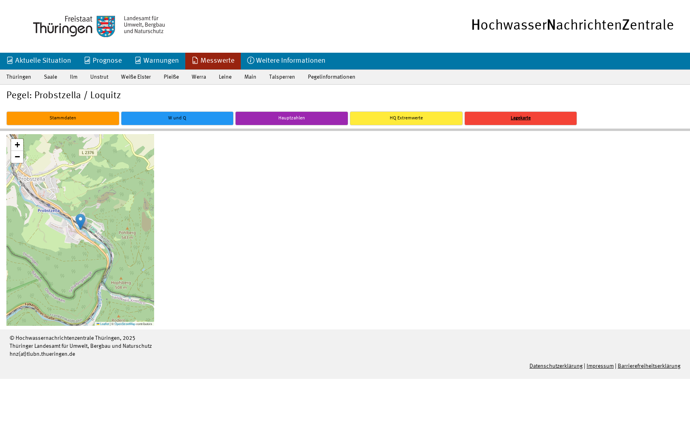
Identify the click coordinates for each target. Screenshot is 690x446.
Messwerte (216, 60)
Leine (225, 77)
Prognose (106, 60)
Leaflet (104, 323)
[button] (80, 222)
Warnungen (160, 60)
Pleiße (171, 77)
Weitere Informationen (289, 60)
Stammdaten (63, 118)
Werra (199, 77)
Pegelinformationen (331, 77)
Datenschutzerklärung (556, 366)
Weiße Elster (136, 77)
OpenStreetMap (125, 323)
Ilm (73, 77)
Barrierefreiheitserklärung (649, 366)
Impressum (600, 366)
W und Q (177, 118)
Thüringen (18, 77)
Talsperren (282, 77)
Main (250, 77)
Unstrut (99, 77)
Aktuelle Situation (42, 60)
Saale (50, 77)
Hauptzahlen (291, 118)
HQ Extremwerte (406, 118)
